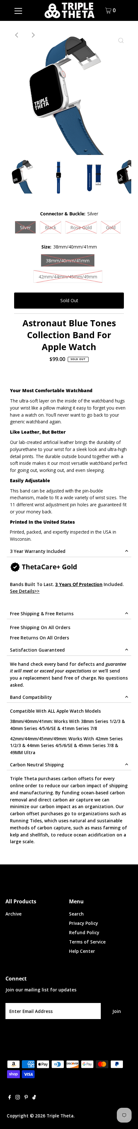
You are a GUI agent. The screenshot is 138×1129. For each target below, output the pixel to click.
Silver (25, 227)
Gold (111, 227)
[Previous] (17, 35)
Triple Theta (60, 1116)
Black (50, 227)
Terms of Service (87, 942)
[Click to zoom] (121, 41)
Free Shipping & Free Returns (41, 613)
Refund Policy (84, 932)
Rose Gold (81, 227)
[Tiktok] (34, 1098)
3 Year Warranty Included (37, 551)
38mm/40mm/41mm (68, 260)
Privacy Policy (83, 923)
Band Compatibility (31, 697)
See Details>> (24, 591)
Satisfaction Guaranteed (37, 650)
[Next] (33, 35)
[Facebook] (10, 1098)
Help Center (82, 951)
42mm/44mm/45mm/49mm (68, 277)
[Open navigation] (18, 10)
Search (76, 914)
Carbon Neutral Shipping (37, 765)
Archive (13, 914)
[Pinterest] (26, 1098)
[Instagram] (18, 1098)
